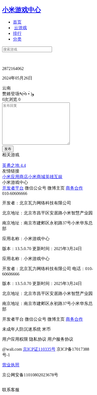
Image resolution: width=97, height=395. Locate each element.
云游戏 (20, 27)
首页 (17, 22)
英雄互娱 (54, 176)
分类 (17, 39)
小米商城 (36, 176)
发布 (7, 149)
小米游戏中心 (21, 9)
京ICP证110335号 (39, 349)
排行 (17, 33)
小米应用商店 (15, 176)
